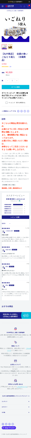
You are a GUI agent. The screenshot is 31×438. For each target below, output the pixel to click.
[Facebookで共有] (18, 111)
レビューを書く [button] (15, 217)
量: (2, 80)
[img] (6, 228)
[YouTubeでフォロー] (13, 424)
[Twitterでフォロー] (6, 424)
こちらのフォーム (22, 386)
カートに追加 (15, 87)
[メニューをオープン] (2, 6)
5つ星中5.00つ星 (20, 199)
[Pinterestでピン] (21, 111)
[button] (8, 204)
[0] (28, 6)
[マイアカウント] (24, 6)
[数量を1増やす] (17, 80)
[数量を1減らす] (7, 80)
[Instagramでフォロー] (9, 424)
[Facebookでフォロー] (3, 424)
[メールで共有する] (28, 111)
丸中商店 (4, 64)
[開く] (21, 6)
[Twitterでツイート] (25, 111)
